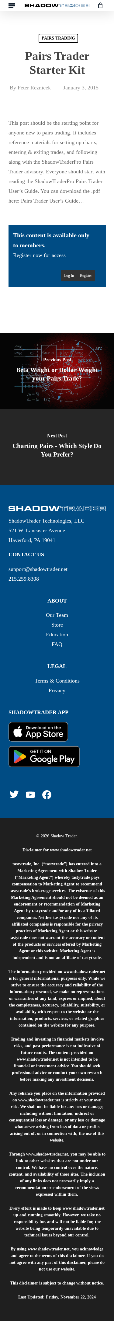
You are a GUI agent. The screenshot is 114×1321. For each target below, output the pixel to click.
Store (57, 625)
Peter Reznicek (34, 88)
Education (57, 634)
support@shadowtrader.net (38, 569)
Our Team (57, 615)
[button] (12, 5)
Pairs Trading (58, 38)
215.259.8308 (24, 579)
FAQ (57, 644)
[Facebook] (46, 794)
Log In (69, 275)
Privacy (57, 690)
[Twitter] (14, 794)
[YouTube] (30, 794)
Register (86, 275)
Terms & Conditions (57, 681)
